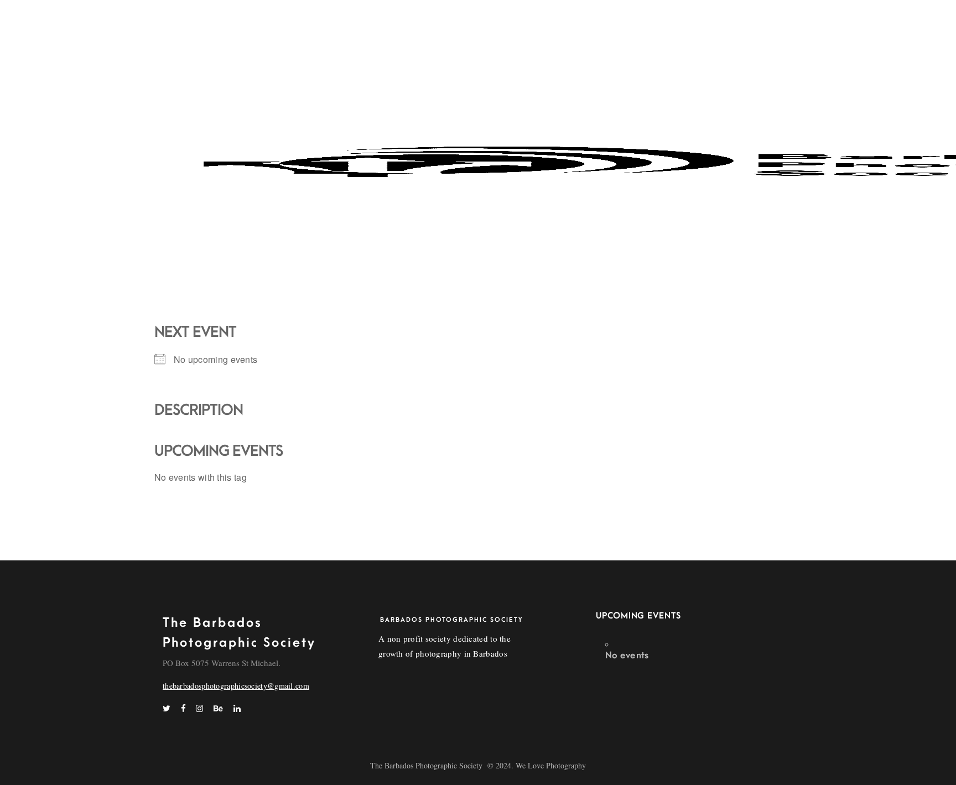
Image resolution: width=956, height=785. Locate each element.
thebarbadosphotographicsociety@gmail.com (236, 685)
